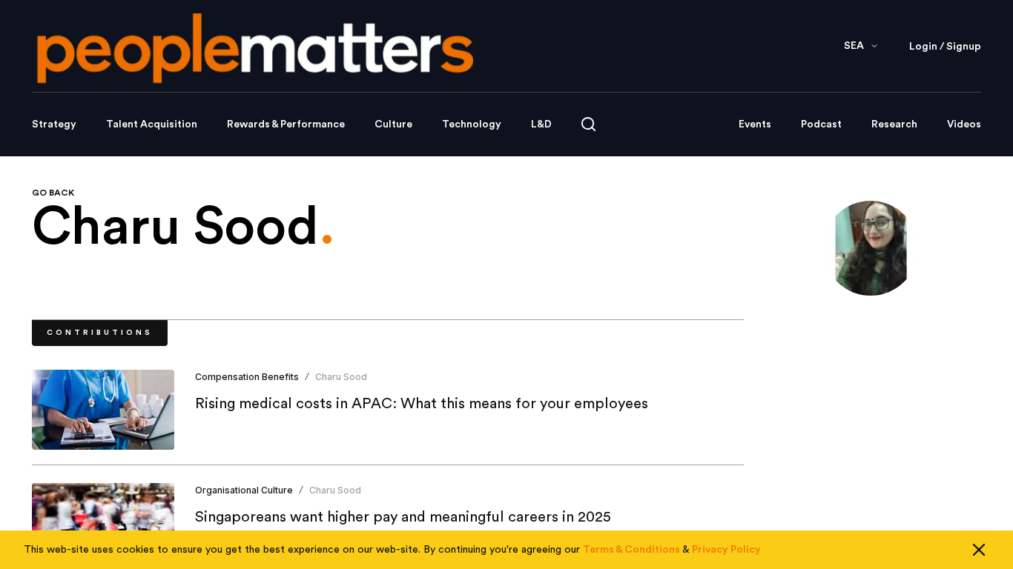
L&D (541, 124)
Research (894, 124)
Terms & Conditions (631, 550)
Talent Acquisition (151, 124)
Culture (393, 124)
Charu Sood (341, 376)
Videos (964, 124)
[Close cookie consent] (979, 549)
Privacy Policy (726, 550)
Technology (471, 124)
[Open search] (588, 124)
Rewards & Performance (286, 124)
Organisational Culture (244, 490)
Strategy (54, 124)
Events (755, 124)
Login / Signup (945, 46)
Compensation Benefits (247, 376)
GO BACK (53, 192)
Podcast (821, 124)
